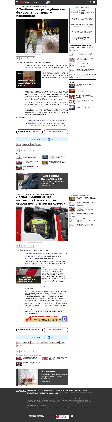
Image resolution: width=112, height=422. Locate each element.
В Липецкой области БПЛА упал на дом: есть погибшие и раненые (82, 18)
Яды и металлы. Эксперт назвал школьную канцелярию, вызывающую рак (84, 60)
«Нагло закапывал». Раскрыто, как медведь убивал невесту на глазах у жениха (85, 49)
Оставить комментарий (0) (56, 131)
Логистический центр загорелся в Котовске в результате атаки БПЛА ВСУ (58, 358)
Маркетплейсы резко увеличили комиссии (84, 101)
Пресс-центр (69, 390)
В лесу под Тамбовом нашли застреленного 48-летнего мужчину (30, 168)
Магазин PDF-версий (55, 392)
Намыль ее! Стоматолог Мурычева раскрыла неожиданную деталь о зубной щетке (85, 215)
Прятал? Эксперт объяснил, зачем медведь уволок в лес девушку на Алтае (85, 225)
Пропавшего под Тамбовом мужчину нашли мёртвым (46, 125)
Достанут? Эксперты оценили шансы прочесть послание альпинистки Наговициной (86, 204)
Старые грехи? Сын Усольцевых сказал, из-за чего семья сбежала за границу (85, 220)
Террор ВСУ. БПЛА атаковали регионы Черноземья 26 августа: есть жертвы (82, 12)
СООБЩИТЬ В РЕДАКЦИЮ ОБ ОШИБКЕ (49, 393)
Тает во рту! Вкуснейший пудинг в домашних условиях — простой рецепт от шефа (85, 209)
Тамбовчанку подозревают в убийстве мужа (30, 162)
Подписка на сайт (60, 390)
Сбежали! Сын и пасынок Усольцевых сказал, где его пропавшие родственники (86, 70)
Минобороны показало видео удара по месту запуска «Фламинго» (85, 90)
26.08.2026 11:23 (20, 194)
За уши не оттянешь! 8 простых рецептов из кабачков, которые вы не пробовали (86, 198)
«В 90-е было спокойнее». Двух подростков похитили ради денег (85, 53)
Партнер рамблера (50, 415)
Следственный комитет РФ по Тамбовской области (29, 54)
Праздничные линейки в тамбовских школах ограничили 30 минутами (82, 25)
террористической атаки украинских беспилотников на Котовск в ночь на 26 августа (43, 255)
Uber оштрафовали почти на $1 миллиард (84, 85)
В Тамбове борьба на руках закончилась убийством (30, 156)
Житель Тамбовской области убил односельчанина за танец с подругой (57, 163)
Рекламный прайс (32, 390)
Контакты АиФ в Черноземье (45, 390)
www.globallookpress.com (35, 242)
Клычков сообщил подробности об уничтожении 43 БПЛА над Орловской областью (82, 38)
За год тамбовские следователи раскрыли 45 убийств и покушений (57, 157)
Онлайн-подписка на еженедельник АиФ (38, 392)
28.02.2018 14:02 (20, 6)
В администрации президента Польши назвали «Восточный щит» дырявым (85, 96)
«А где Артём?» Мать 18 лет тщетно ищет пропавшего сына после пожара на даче (85, 65)
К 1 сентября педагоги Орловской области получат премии (82, 32)
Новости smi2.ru (21, 189)
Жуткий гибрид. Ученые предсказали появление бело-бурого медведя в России (86, 76)
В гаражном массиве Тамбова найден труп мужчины (46, 123)
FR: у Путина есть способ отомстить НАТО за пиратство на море (85, 106)
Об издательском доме (81, 390)
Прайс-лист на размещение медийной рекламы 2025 (78, 392)
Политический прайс (32, 393)
